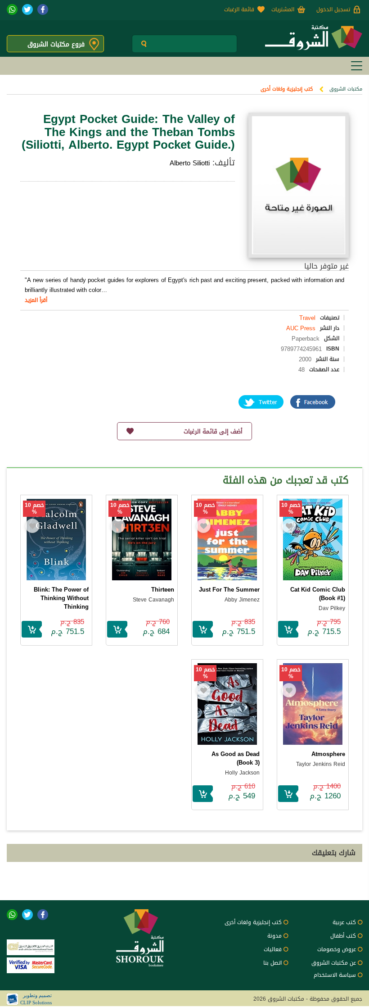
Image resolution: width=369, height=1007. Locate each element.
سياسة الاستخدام (335, 975)
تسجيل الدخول (333, 9)
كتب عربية (344, 922)
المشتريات (282, 9)
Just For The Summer (229, 589)
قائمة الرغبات (239, 9)
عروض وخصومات (336, 949)
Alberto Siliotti (190, 163)
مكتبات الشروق (345, 89)
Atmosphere (328, 754)
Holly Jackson (242, 773)
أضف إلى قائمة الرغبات (213, 431)
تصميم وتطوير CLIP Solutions (36, 999)
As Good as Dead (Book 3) (236, 758)
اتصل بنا (272, 963)
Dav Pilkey (332, 608)
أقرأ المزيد (36, 300)
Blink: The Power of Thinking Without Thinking (61, 598)
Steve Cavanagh (153, 600)
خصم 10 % (291, 509)
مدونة (274, 936)
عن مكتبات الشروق (333, 963)
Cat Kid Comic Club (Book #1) (317, 594)
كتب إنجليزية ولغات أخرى (287, 89)
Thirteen (162, 589)
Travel (307, 318)
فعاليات (273, 949)
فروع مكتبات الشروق (56, 44)
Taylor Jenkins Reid (320, 764)
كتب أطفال (343, 936)
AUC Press (300, 328)
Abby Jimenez (242, 600)
